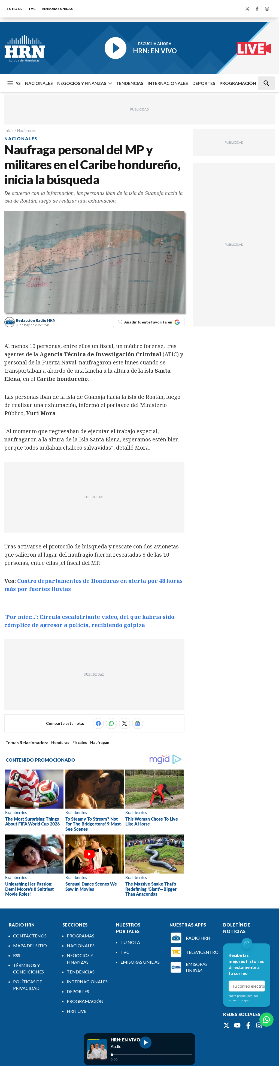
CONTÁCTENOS (30, 935)
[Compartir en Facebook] (98, 723)
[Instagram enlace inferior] (259, 1025)
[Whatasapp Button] (266, 1019)
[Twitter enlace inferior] (226, 1025)
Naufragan (99, 742)
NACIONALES (39, 83)
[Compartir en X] (124, 723)
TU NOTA (14, 9)
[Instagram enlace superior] (267, 9)
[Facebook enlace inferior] (248, 1025)
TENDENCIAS (129, 83)
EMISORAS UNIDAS (57, 9)
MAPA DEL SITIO (30, 945)
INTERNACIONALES (168, 83)
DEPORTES (203, 83)
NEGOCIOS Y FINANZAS (81, 83)
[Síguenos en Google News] (137, 723)
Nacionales (26, 130)
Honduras (60, 742)
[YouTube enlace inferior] (237, 1025)
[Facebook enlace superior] (257, 9)
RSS (16, 955)
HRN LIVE (76, 1011)
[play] (145, 1043)
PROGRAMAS (80, 935)
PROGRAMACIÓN (238, 83)
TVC (32, 9)
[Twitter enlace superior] (247, 9)
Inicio (9, 130)
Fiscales (79, 742)
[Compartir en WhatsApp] (111, 723)
